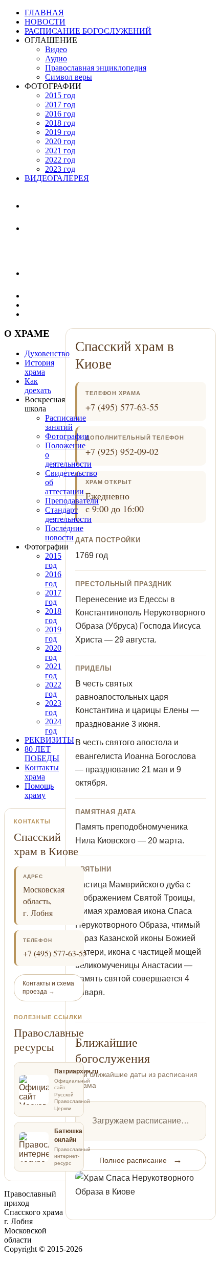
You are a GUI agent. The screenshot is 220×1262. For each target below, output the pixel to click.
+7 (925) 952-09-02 (122, 451)
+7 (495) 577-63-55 (122, 407)
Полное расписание (140, 1160)
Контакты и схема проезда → (48, 988)
